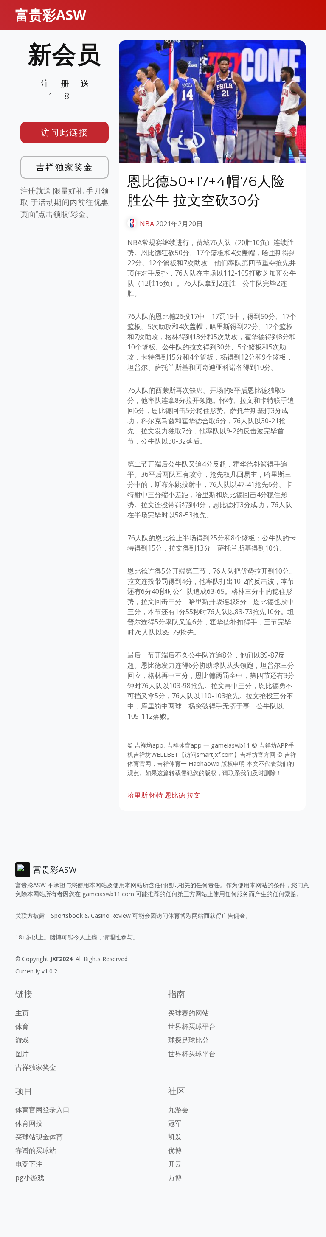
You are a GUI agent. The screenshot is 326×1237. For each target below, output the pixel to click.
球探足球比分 (188, 1040)
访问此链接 (65, 132)
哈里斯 (137, 795)
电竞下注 (28, 1164)
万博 (175, 1177)
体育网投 (28, 1123)
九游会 (178, 1109)
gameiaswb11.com (108, 894)
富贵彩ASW (50, 15)
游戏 (22, 1040)
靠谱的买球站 (35, 1150)
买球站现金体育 (39, 1136)
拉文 (193, 795)
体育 (22, 1026)
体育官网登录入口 (42, 1109)
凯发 (175, 1136)
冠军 (175, 1123)
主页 (22, 1013)
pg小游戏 (29, 1177)
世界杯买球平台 (192, 1026)
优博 (175, 1150)
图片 (22, 1053)
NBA (147, 223)
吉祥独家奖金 (64, 167)
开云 (175, 1164)
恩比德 (175, 795)
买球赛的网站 (188, 1013)
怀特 (156, 795)
